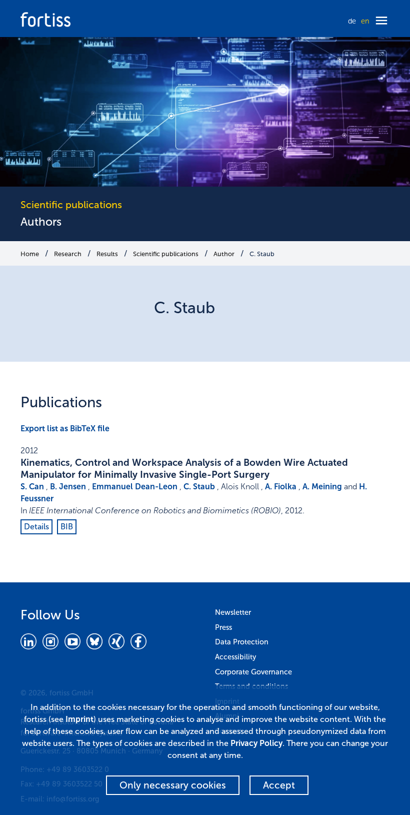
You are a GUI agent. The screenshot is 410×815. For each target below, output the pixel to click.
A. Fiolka (280, 486)
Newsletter (233, 612)
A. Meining (322, 486)
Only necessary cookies (173, 785)
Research (68, 254)
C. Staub (262, 254)
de (352, 21)
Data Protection (241, 641)
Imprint (80, 719)
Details (36, 526)
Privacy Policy (256, 743)
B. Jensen (68, 486)
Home (29, 254)
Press (223, 627)
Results (107, 254)
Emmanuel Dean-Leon (135, 486)
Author (224, 254)
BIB (66, 526)
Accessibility (235, 656)
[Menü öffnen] (382, 21)
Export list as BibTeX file (65, 428)
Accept (279, 785)
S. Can (32, 486)
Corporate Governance (253, 671)
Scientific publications (165, 254)
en (365, 21)
